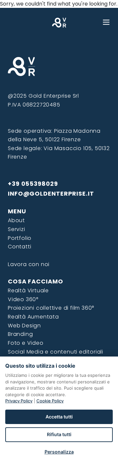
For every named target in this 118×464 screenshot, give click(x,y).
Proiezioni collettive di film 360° (51, 308)
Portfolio (19, 238)
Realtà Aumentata (33, 316)
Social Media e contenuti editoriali (55, 352)
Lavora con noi (28, 264)
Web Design (24, 325)
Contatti (19, 246)
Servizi (16, 229)
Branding (20, 334)
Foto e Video (26, 343)
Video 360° (23, 299)
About (16, 220)
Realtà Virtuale (28, 290)
